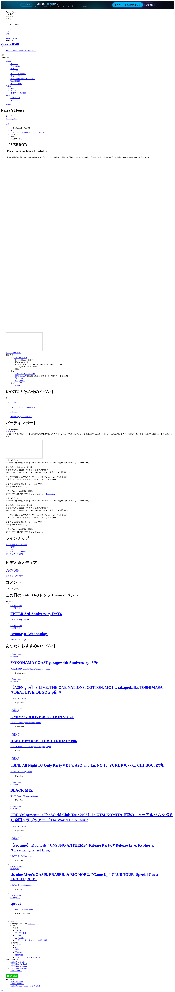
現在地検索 (15, 81)
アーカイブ (15, 98)
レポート (14, 100)
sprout (15, 903)
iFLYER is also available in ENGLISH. (21, 51)
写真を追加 (10, 431)
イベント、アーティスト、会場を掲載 (31, 940)
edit (15, 38)
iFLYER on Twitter (17, 962)
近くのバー (20, 378)
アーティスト (11, 119)
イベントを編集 (20, 358)
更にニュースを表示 (14, 576)
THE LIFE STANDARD (25, 374)
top (2, 990)
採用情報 (19, 955)
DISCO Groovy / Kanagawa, (24, 796)
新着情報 (149, 5)
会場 (8, 124)
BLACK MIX (21, 790)
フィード (9, 121)
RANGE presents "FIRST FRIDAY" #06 (43, 741)
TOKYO (23, 376)
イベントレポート (18, 74)
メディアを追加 (12, 571)
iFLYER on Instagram (18, 966)
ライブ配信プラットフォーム (22, 79)
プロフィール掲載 (18, 93)
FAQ (17, 948)
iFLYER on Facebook (18, 964)
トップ (8, 116)
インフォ (19, 945)
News (8, 95)
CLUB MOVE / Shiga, (21, 909)
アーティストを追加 (14, 554)
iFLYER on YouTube (18, 968)
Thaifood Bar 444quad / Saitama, (25, 723)
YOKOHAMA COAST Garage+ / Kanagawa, (30, 669)
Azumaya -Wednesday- (29, 634)
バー (8, 31)
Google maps (20, 381)
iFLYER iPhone (16, 982)
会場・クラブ (16, 76)
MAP (17, 376)
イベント (9, 29)
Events (8, 61)
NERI (17, 385)
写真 (8, 34)
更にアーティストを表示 (16, 545)
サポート (19, 950)
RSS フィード (16, 971)
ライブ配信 (15, 66)
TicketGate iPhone (17, 984)
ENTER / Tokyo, (19, 619)
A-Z (12, 88)
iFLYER (13, 921)
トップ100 (14, 90)
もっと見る (50, 494)
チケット (14, 69)
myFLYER (10, 38)
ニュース (19, 935)
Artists (8, 86)
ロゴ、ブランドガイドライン (27, 957)
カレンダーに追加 (13, 353)
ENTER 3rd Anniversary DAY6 (36, 614)
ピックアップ (16, 71)
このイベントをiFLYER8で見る (127, 5)
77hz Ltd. (31, 924)
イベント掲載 (16, 84)
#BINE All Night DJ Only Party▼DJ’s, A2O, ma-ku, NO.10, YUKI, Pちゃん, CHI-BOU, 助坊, (87, 765)
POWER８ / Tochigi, (21, 698)
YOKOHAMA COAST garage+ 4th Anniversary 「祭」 (56, 662)
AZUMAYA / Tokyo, (21, 640)
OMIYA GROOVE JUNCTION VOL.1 (42, 717)
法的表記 (19, 952)
